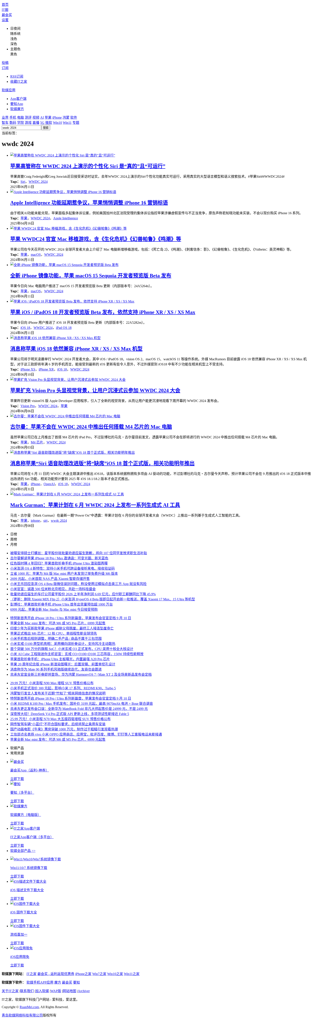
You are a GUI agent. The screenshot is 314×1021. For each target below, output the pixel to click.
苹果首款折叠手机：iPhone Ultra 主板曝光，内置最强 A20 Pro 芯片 (60, 659)
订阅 (5, 68)
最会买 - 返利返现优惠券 (55, 974)
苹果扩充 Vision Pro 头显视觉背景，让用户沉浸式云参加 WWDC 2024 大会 (95, 390)
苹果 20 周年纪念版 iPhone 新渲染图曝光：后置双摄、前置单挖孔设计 (62, 664)
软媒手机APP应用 (39, 982)
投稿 (5, 63)
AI (42, 117)
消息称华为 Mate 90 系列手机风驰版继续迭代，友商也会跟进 (56, 669)
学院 (20, 122)
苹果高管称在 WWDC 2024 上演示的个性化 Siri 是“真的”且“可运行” (87, 166)
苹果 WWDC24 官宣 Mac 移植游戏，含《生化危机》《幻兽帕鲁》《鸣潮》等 (95, 239)
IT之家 (31, 974)
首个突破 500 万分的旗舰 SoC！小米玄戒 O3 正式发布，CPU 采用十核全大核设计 (71, 649)
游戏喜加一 (18, 934)
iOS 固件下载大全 (23, 912)
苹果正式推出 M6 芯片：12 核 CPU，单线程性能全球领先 (53, 633)
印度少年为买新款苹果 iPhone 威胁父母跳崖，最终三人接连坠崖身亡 (62, 628)
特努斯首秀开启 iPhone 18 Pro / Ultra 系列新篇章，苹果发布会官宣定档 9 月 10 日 (70, 618)
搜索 (45, 127)
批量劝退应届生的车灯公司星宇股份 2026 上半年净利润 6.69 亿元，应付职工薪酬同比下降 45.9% (83, 594)
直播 (35, 122)
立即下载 (17, 779)
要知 (76, 982)
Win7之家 (99, 974)
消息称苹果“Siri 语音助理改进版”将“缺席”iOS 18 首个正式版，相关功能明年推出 (102, 463)
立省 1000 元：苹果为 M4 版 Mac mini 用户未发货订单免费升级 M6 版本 (64, 573)
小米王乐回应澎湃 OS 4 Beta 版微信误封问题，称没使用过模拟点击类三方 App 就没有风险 (78, 584)
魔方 (57, 982)
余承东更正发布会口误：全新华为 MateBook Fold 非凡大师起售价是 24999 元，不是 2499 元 (79, 709)
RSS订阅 (16, 76)
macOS (36, 254)
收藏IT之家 (18, 81)
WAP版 (55, 991)
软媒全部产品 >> (22, 851)
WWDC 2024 (38, 181)
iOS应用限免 (19, 957)
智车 (5, 122)
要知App (16, 104)
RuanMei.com (29, 1007)
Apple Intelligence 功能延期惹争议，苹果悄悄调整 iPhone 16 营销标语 (89, 202)
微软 (48, 122)
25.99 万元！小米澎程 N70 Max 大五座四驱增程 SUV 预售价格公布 (60, 719)
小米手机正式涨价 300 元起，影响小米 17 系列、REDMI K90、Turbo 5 (63, 688)
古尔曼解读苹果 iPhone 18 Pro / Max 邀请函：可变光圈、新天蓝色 (59, 558)
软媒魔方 (17, 109)
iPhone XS (28, 369)
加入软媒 (42, 991)
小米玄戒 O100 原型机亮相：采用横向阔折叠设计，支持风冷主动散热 (62, 644)
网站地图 (69, 991)
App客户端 (18, 98)
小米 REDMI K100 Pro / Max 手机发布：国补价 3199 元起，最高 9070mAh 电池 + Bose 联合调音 (81, 703)
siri (45, 520)
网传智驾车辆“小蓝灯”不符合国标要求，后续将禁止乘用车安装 (58, 724)
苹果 (48, 117)
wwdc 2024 (59, 520)
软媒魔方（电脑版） (25, 815)
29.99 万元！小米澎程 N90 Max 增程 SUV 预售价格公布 (52, 683)
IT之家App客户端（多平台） (32, 837)
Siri (23, 181)
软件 (73, 117)
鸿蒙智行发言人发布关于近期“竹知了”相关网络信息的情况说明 (58, 693)
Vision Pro (28, 406)
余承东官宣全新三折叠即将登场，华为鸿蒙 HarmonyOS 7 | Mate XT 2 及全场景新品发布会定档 (81, 674)
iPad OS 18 (64, 327)
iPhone (57, 117)
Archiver (84, 991)
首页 (5, 4)
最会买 (7, 15)
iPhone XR (46, 369)
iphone (35, 520)
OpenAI (49, 484)
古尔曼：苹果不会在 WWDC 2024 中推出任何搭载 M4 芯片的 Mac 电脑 (91, 427)
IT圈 (5, 10)
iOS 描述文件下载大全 (27, 890)
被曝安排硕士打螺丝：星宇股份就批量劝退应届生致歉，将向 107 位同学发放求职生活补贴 (78, 553)
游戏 (28, 122)
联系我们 (27, 991)
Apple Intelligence (65, 218)
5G (42, 122)
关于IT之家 (10, 991)
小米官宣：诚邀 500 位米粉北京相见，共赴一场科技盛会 (53, 589)
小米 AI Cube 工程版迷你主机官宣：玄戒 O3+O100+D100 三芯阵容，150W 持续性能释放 (77, 654)
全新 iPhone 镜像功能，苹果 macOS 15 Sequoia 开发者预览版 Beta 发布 (90, 275)
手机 (12, 117)
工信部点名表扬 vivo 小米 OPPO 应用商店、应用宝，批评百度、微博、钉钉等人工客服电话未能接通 (86, 734)
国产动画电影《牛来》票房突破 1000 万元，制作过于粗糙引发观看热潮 (64, 729)
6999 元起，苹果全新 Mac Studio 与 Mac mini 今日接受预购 (54, 609)
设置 (5, 20)
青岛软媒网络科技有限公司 (22, 1015)
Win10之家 (115, 974)
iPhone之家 (83, 974)
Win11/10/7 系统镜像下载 (28, 868)
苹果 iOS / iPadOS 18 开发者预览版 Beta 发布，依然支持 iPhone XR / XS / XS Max (102, 312)
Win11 (67, 122)
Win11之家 (131, 974)
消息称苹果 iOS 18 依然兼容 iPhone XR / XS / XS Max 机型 (76, 349)
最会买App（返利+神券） (29, 770)
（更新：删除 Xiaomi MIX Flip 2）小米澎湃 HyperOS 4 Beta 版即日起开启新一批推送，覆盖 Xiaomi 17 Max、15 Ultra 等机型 (102, 599)
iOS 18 (25, 327)
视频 (35, 117)
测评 (28, 117)
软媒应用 (8, 90)
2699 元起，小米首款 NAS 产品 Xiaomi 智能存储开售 (50, 579)
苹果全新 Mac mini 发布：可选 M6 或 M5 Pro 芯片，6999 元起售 (58, 623)
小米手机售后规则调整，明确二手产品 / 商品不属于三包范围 (56, 638)
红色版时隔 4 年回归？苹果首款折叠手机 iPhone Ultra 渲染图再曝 (59, 563)
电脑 (20, 117)
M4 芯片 (37, 442)
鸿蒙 (66, 117)
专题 (75, 122)
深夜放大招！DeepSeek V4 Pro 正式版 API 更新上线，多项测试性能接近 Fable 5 (69, 714)
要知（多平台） (22, 792)
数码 (12, 122)
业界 (5, 117)
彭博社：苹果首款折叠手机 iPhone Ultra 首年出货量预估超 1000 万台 (61, 604)
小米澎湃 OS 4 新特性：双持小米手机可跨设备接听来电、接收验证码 (62, 568)
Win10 (57, 122)
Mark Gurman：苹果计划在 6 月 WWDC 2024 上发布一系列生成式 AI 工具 (95, 505)
